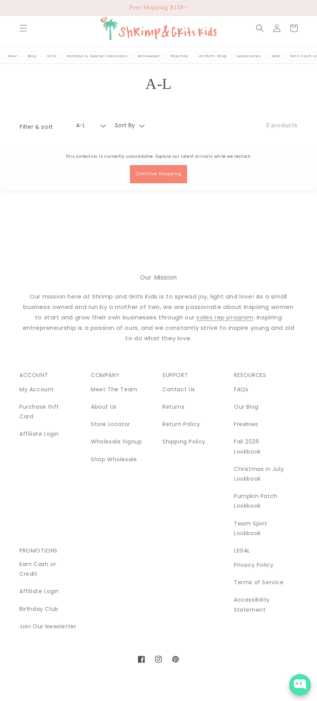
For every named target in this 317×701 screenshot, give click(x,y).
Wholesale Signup (116, 441)
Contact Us (178, 389)
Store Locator (110, 424)
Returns (173, 407)
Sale (275, 55)
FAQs (241, 389)
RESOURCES (250, 375)
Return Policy (181, 424)
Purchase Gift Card (39, 411)
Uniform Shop (212, 55)
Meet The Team (114, 389)
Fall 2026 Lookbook (247, 446)
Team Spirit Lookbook (251, 528)
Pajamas (179, 55)
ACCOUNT (33, 375)
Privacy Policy (253, 565)
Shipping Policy (184, 441)
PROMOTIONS (38, 550)
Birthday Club (38, 609)
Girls (52, 55)
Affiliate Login (39, 434)
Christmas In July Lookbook (259, 474)
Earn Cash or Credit (37, 569)
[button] (23, 28)
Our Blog (246, 407)
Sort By (125, 125)
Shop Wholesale (114, 459)
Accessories (249, 55)
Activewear (149, 55)
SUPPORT (175, 375)
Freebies (246, 424)
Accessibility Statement (252, 604)
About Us (104, 407)
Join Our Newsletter (47, 626)
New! (13, 55)
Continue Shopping (158, 174)
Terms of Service (259, 582)
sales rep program (224, 317)
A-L (80, 125)
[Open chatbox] (300, 685)
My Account (36, 389)
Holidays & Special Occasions (97, 55)
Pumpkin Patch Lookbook (256, 501)
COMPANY (105, 375)
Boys (32, 55)
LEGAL (242, 550)
